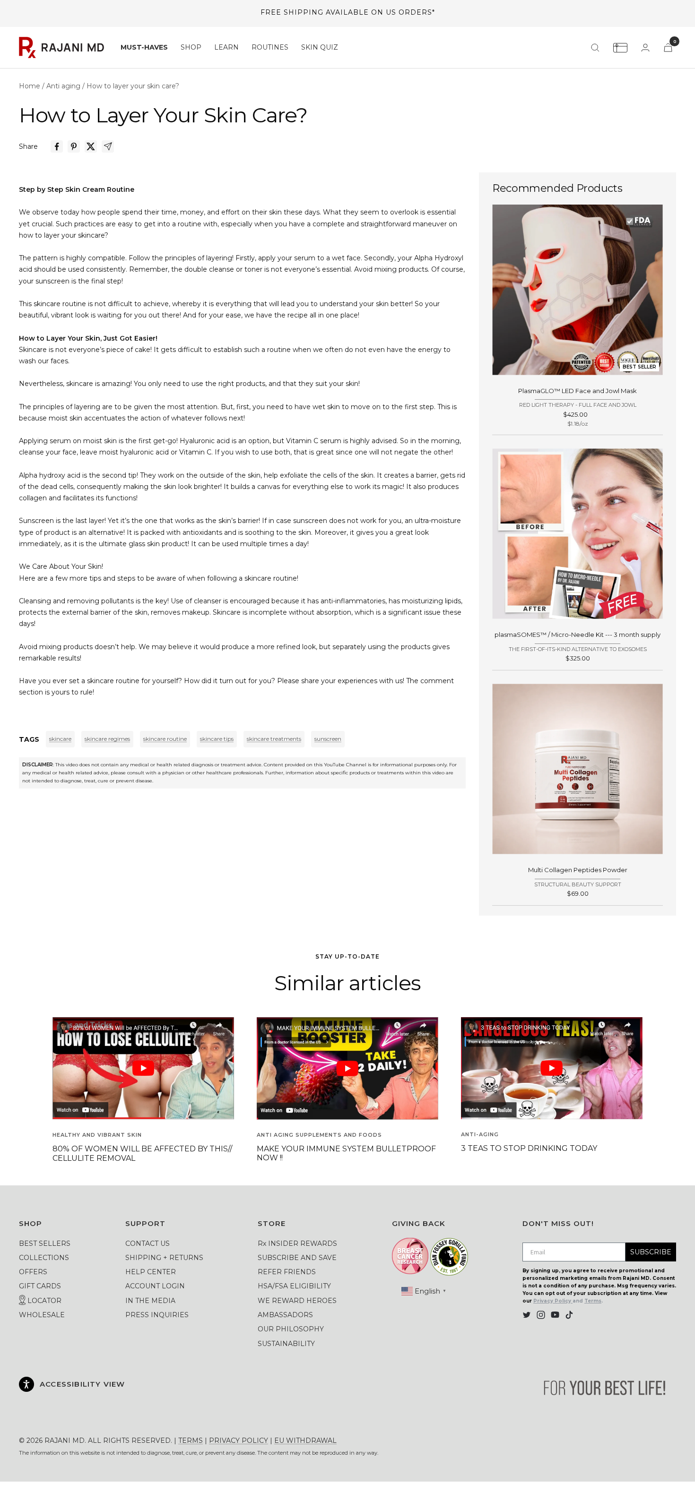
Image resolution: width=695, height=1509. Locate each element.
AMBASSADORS (285, 1315)
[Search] (595, 48)
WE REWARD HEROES (297, 1300)
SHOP (191, 47)
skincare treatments (274, 738)
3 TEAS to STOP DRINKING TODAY (529, 1148)
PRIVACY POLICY (238, 1440)
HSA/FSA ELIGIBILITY (294, 1286)
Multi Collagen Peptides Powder (577, 870)
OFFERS (33, 1272)
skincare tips (217, 738)
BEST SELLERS (44, 1243)
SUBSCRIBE (650, 1252)
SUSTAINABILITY (286, 1343)
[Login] (645, 47)
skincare (60, 738)
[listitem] (57, 146)
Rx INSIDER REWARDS (297, 1243)
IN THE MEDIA (150, 1300)
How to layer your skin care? (133, 86)
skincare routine (165, 738)
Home (29, 86)
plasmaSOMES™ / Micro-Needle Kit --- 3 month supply (577, 634)
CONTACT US (147, 1243)
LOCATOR (43, 1300)
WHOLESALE (42, 1315)
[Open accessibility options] (26, 1384)
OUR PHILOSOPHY (291, 1329)
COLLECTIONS (44, 1257)
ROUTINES (270, 47)
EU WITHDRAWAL (305, 1440)
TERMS (190, 1440)
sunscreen (327, 738)
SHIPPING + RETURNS (164, 1257)
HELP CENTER (150, 1272)
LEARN (226, 47)
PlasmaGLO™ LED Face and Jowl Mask (577, 390)
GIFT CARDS (40, 1286)
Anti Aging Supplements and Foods (319, 1135)
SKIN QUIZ (319, 47)
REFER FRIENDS (287, 1272)
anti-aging (480, 1134)
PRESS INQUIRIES (157, 1315)
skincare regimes (107, 738)
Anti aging (63, 86)
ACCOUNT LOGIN (155, 1286)
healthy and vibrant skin (97, 1135)
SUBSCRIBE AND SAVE (297, 1257)
